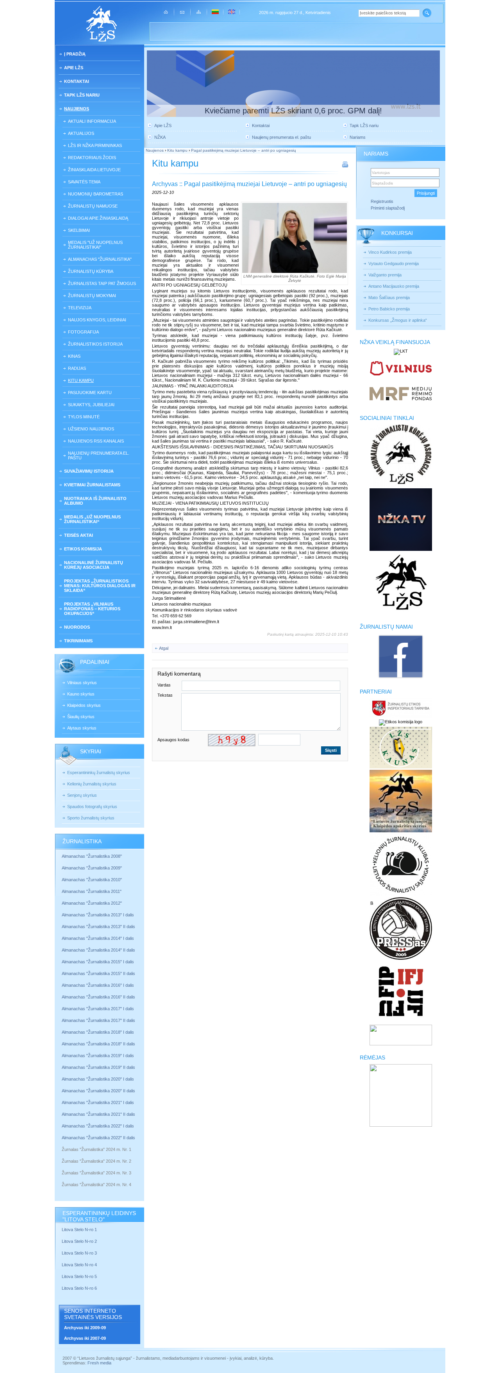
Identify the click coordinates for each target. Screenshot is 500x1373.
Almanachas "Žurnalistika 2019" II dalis (98, 1067)
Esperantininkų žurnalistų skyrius (98, 772)
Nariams (358, 137)
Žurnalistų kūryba (90, 271)
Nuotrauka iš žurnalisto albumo (95, 500)
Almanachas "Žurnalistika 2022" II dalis (98, 1137)
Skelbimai (79, 230)
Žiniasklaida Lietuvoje (94, 169)
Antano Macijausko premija (393, 286)
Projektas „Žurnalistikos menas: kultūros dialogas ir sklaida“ (100, 586)
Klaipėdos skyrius (84, 705)
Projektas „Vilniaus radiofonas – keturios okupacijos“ (92, 609)
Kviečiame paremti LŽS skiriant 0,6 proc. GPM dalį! (293, 110)
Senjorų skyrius (82, 795)
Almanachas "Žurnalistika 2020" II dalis (98, 1090)
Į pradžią (75, 54)
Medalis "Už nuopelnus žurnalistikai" (95, 244)
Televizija (79, 307)
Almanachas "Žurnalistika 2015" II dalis (98, 973)
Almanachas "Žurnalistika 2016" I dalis (98, 985)
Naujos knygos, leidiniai (97, 319)
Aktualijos (81, 133)
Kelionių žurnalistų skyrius (91, 783)
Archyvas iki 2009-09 (85, 1327)
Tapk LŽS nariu (82, 95)
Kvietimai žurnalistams (92, 484)
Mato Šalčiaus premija (389, 297)
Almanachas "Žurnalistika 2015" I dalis (98, 961)
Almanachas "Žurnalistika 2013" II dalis (98, 926)
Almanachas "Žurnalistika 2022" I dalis (98, 1126)
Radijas (77, 368)
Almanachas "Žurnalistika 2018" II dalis (98, 1043)
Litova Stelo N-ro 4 (80, 1264)
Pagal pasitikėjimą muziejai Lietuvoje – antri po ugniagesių (243, 150)
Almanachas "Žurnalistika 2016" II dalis (98, 997)
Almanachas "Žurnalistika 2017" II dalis (99, 1020)
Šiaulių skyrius (81, 716)
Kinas (74, 356)
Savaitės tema (84, 181)
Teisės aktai (78, 535)
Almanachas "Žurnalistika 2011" (91, 891)
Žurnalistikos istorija (95, 344)
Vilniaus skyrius (82, 682)
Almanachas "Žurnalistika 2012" (92, 903)
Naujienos (76, 108)
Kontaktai (76, 81)
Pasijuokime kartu (90, 392)
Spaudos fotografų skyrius (92, 806)
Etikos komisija (83, 549)
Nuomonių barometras (95, 194)
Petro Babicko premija (389, 309)
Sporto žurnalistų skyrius (90, 818)
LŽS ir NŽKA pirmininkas (95, 145)
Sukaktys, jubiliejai (91, 404)
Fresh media (99, 1362)
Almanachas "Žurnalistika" (100, 259)
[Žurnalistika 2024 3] (62, 1178)
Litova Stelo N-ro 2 (79, 1241)
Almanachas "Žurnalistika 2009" (92, 868)
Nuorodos (77, 627)
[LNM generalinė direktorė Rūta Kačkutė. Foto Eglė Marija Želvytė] (294, 238)
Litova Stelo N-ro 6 (80, 1288)
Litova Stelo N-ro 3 (79, 1253)
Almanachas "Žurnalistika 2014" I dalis (98, 938)
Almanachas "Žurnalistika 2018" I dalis (98, 1032)
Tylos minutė (84, 416)
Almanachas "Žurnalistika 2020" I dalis (98, 1079)
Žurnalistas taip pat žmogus (102, 283)
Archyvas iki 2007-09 (85, 1338)
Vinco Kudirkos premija (390, 252)
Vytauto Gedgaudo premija (393, 263)
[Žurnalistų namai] (401, 678)
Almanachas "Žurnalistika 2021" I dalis (98, 1102)
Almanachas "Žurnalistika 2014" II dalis (98, 950)
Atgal (163, 648)
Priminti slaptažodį (388, 208)
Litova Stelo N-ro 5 (80, 1276)
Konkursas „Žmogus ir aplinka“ (397, 320)
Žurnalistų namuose (93, 206)
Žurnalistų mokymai (92, 295)
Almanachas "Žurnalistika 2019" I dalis (98, 1055)
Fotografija (83, 332)
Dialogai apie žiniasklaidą (98, 218)
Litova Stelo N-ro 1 (79, 1229)
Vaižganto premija (385, 274)
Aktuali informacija (92, 121)
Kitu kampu (81, 380)
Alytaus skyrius (81, 728)
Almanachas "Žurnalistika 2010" (92, 879)
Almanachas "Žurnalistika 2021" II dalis (98, 1114)
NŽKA (160, 137)
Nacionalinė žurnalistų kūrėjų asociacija (93, 565)
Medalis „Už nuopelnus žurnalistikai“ (92, 519)
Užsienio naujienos (91, 429)
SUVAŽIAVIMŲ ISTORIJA (89, 471)
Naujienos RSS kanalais (96, 441)
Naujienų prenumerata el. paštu (98, 455)
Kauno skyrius (81, 694)
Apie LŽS (73, 67)
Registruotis (382, 201)
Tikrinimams (78, 640)
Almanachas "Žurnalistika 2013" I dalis (98, 914)
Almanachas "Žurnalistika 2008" (92, 856)
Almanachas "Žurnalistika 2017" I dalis (98, 1008)
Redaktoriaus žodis (92, 157)
